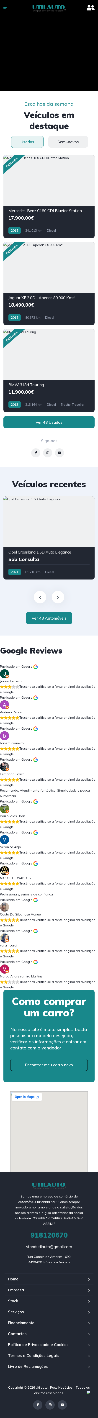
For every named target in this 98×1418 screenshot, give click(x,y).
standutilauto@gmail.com (49, 1246)
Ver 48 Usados (49, 422)
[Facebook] (37, 1405)
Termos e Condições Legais (33, 1355)
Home (13, 1279)
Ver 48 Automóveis (49, 618)
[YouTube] (62, 1405)
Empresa (16, 1289)
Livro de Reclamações (28, 1366)
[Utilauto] (49, 8)
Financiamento (21, 1322)
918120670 (49, 1235)
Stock (13, 1300)
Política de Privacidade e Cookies (38, 1344)
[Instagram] (50, 1405)
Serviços (16, 1311)
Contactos (17, 1333)
